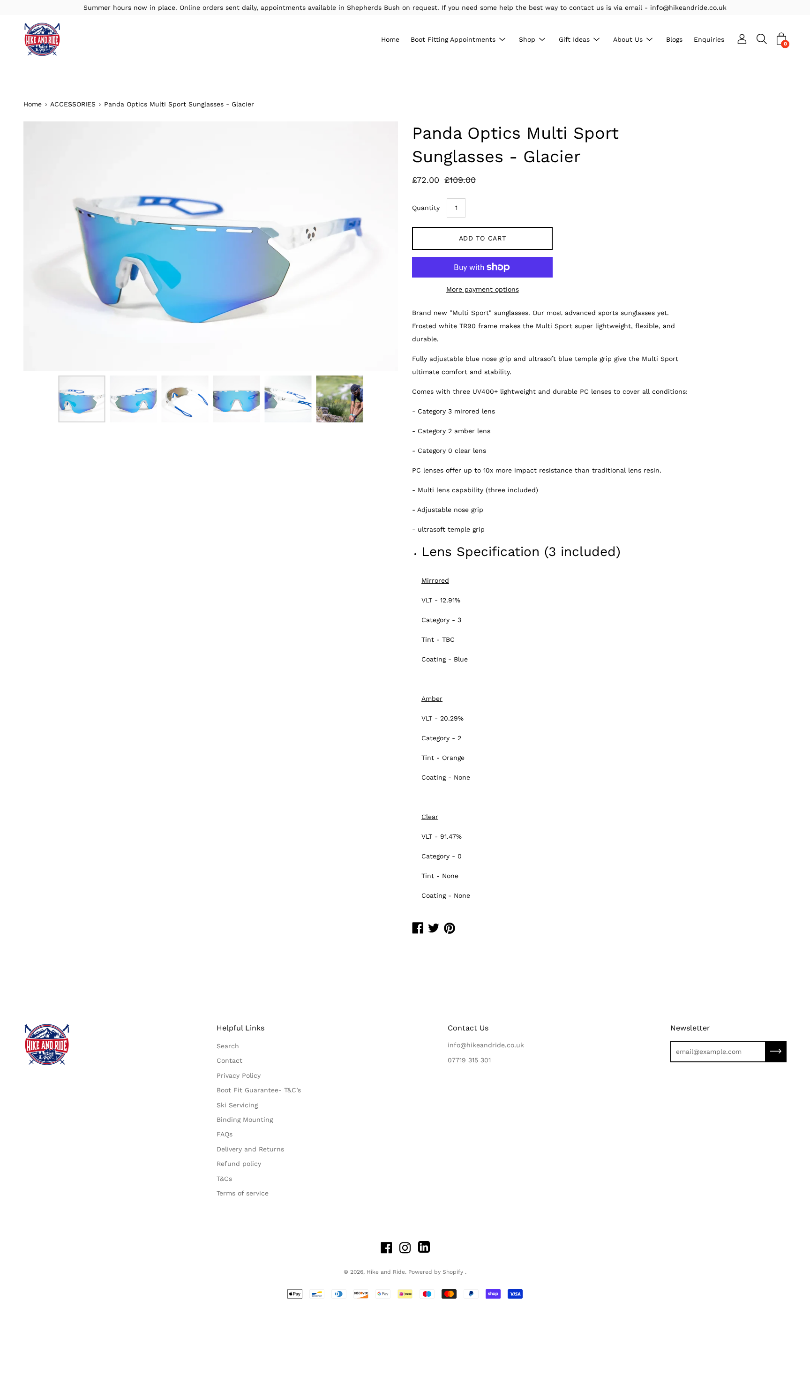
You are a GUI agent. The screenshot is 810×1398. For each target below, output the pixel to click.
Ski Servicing (237, 1105)
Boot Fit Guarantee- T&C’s (259, 1090)
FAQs (224, 1134)
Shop (527, 39)
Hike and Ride (386, 1272)
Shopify (452, 1272)
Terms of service (243, 1193)
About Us (628, 39)
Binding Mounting (245, 1119)
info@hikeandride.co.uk (486, 1045)
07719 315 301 (469, 1060)
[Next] (374, 246)
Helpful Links (240, 1027)
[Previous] (47, 246)
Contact (229, 1060)
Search (228, 1046)
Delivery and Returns (250, 1149)
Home (390, 39)
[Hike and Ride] (42, 39)
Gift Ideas (574, 39)
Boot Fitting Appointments (453, 39)
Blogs (674, 39)
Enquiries (709, 39)
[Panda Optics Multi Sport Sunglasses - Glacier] (82, 399)
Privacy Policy (239, 1075)
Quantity (426, 207)
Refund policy (239, 1163)
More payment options (482, 289)
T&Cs (224, 1178)
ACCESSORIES (73, 104)
